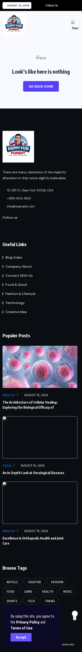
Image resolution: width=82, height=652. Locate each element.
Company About (18, 266)
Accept (21, 637)
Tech (31, 601)
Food (10, 591)
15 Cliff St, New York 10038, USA (29, 190)
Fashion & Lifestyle (20, 293)
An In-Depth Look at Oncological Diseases (33, 473)
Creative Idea (16, 312)
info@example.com (20, 206)
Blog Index (13, 257)
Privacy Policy (28, 621)
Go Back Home (41, 86)
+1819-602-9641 (18, 198)
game (28, 591)
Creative (34, 582)
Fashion (57, 582)
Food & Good (16, 284)
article (12, 582)
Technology (15, 303)
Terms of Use (21, 627)
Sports (12, 601)
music (67, 591)
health (47, 591)
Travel (50, 601)
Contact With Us (19, 275)
